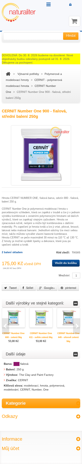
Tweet (12, 288)
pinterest (70, 288)
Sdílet (29, 288)
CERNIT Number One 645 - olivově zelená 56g (68, 337)
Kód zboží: (63, 252)
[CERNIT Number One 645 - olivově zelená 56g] (68, 317)
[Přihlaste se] (70, 5)
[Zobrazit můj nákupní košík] (74, 21)
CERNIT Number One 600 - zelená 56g (13, 335)
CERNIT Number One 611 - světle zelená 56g (41, 335)
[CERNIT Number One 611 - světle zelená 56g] (41, 317)
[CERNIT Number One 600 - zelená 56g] (13, 317)
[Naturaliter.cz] (19, 12)
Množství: (64, 275)
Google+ (49, 288)
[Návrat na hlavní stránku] (8, 73)
